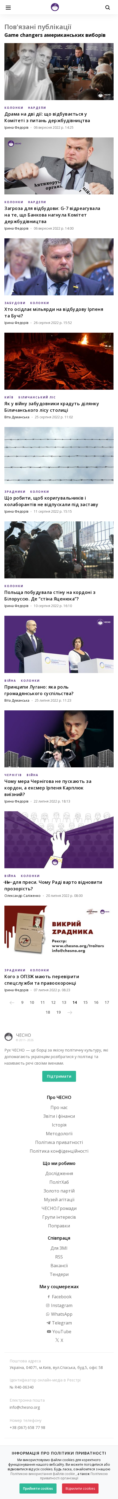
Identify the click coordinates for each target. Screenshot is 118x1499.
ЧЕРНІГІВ (13, 775)
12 (53, 1002)
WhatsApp (61, 1314)
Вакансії (59, 1266)
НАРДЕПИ (37, 108)
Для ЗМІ (59, 1248)
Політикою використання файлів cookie (42, 1473)
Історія (59, 1125)
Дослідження (59, 1173)
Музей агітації (59, 1200)
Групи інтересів (59, 1217)
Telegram (61, 1323)
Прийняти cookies (38, 1488)
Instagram (61, 1305)
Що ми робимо (59, 1163)
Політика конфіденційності (59, 1151)
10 (32, 1002)
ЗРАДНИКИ (15, 492)
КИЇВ (9, 397)
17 (107, 1002)
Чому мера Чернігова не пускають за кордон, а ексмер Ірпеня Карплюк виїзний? (47, 787)
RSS (59, 1257)
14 (74, 1002)
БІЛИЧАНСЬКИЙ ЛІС (37, 397)
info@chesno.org (25, 1407)
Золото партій (59, 1191)
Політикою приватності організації (74, 1476)
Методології (59, 1134)
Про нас (59, 1107)
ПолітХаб (59, 1182)
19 (58, 1012)
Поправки (59, 1226)
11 (42, 1002)
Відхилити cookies (80, 1488)
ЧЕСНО (23, 1035)
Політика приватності (59, 1142)
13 (64, 1002)
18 (48, 1012)
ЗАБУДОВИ (15, 303)
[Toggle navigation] (8, 7)
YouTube (61, 1332)
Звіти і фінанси (59, 1116)
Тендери (59, 1274)
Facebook (61, 1297)
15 (85, 1002)
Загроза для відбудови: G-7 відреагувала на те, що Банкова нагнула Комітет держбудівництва (52, 214)
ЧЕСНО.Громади (59, 1208)
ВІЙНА (10, 681)
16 (96, 1002)
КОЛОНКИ (13, 108)
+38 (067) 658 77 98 (27, 1427)
